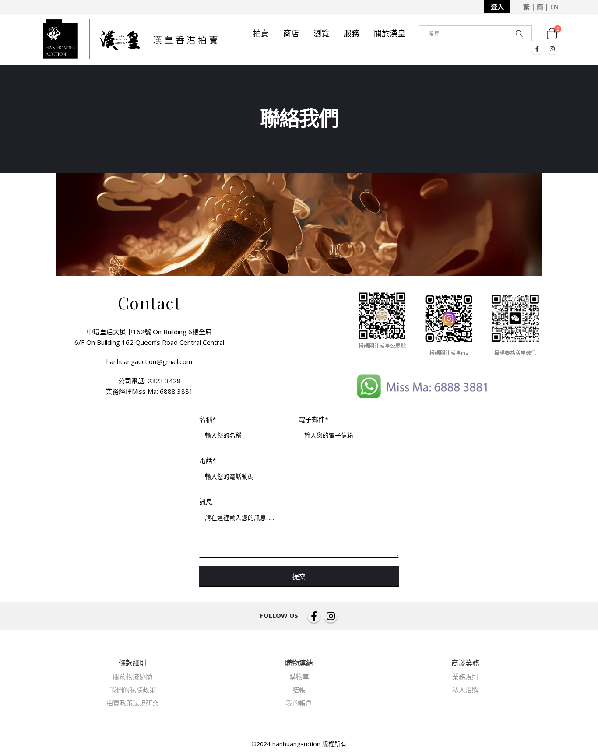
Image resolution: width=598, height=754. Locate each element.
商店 (291, 33)
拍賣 (261, 33)
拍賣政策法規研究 (132, 702)
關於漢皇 (389, 33)
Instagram (330, 616)
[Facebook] (537, 48)
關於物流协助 (132, 676)
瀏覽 (321, 33)
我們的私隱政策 (133, 689)
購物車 (299, 676)
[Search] (519, 33)
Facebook (313, 616)
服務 (351, 33)
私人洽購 (465, 689)
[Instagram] (552, 48)
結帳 (299, 689)
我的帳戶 (299, 702)
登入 (497, 6)
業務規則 (465, 676)
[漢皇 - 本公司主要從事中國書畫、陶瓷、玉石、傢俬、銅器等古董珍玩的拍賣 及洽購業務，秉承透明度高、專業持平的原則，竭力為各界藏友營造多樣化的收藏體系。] (129, 39)
